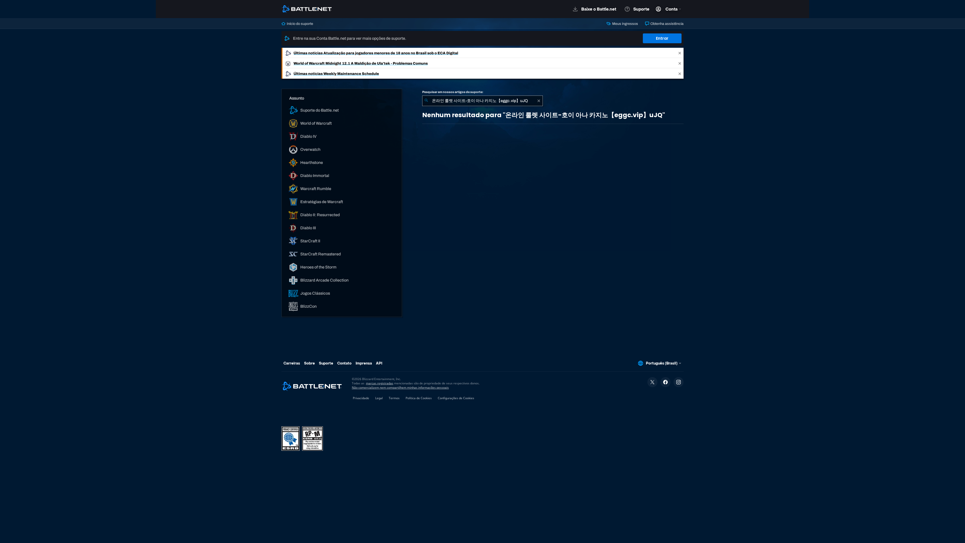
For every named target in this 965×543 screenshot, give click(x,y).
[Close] (680, 53)
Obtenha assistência (667, 24)
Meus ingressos (624, 24)
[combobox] (482, 101)
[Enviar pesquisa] (426, 101)
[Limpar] (539, 101)
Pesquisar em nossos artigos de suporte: (452, 92)
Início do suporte (299, 24)
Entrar (662, 38)
